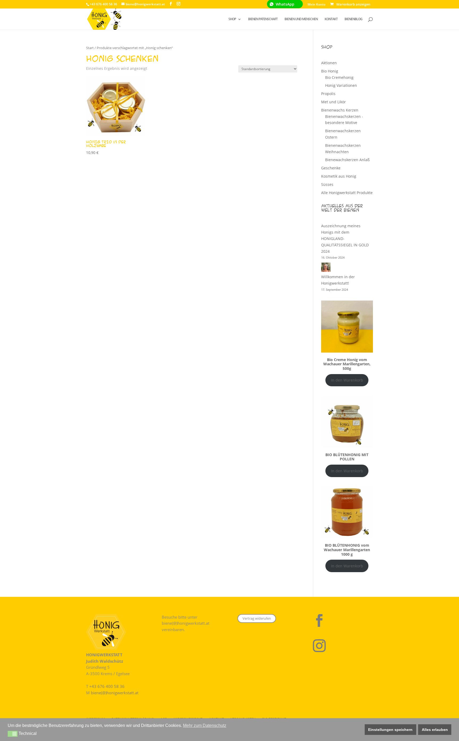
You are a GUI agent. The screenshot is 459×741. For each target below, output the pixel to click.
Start (90, 47)
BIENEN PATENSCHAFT (263, 19)
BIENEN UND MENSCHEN (301, 19)
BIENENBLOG (353, 19)
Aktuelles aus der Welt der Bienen (342, 208)
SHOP (232, 19)
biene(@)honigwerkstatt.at (114, 692)
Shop (326, 47)
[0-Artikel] (351, 4)
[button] (13, 734)
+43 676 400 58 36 (107, 686)
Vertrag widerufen (257, 618)
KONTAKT (331, 19)
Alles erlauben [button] (435, 729)
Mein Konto (316, 5)
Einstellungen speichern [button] (390, 729)
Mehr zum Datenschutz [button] (204, 725)
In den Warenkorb (347, 380)
